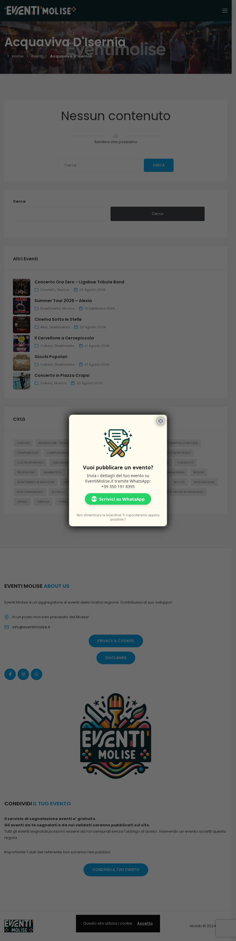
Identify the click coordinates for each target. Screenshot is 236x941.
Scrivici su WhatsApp (118, 499)
